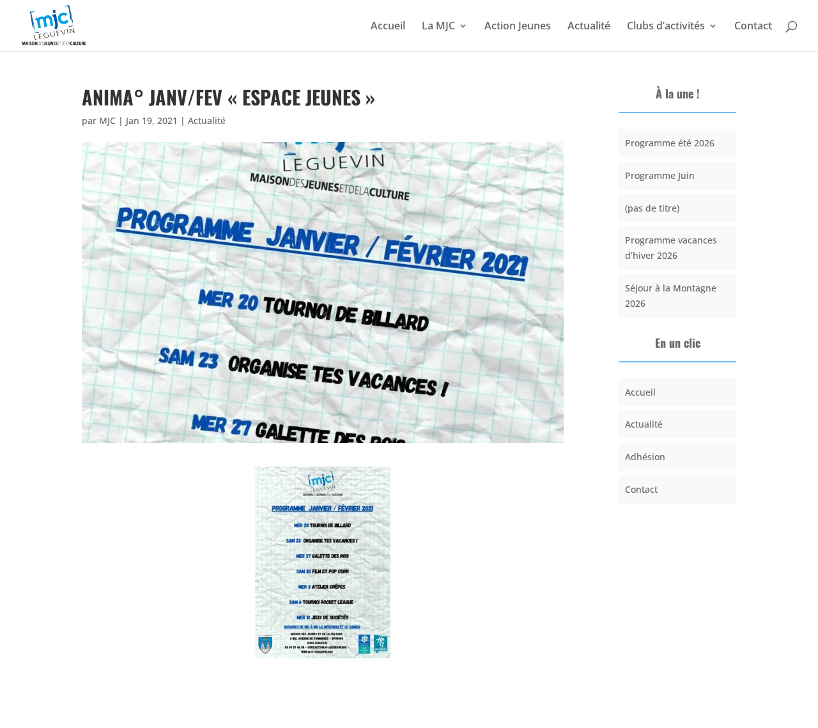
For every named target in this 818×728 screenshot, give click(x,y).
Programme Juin (660, 175)
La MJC (438, 27)
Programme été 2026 (669, 143)
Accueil (388, 27)
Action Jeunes (517, 27)
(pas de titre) (652, 208)
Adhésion (645, 457)
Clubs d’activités (666, 27)
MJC (107, 120)
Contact (753, 27)
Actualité (588, 27)
